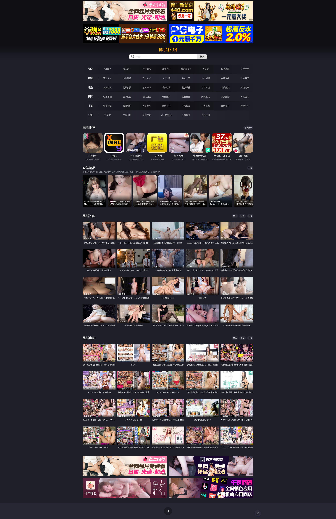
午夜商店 (127, 115)
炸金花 (205, 69)
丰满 (235, 338)
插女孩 (107, 115)
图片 (90, 96)
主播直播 (225, 78)
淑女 (242, 338)
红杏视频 (186, 115)
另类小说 (205, 105)
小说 (90, 106)
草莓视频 (147, 115)
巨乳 (242, 216)
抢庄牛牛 (245, 69)
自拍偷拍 (127, 78)
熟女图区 (225, 96)
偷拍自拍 (127, 87)
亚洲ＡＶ (107, 78)
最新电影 (89, 338)
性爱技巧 (245, 105)
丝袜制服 (205, 78)
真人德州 (127, 69)
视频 (90, 78)
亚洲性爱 (107, 87)
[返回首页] (258, 513)
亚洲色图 (127, 96)
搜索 (202, 56)
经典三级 (205, 87)
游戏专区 (166, 69)
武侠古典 (166, 105)
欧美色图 (147, 96)
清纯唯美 (205, 96)
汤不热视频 (166, 115)
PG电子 (107, 69)
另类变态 (245, 87)
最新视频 (89, 216)
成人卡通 (147, 87)
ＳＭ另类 (245, 78)
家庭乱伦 (127, 105)
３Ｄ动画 (166, 78)
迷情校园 (186, 105)
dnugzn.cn (168, 49)
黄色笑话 (225, 105)
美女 (235, 216)
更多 (250, 216)
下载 (250, 168)
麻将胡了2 (186, 69)
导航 (90, 115)
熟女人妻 (186, 78)
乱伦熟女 (225, 87)
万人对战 (147, 69)
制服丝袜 (186, 87)
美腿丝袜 (186, 96)
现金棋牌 (225, 69)
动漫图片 (166, 96)
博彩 (90, 69)
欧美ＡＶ (147, 78)
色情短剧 (205, 115)
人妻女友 (147, 105)
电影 (90, 87)
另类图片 (245, 96)
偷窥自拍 (107, 96)
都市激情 (107, 105)
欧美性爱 (166, 87)
